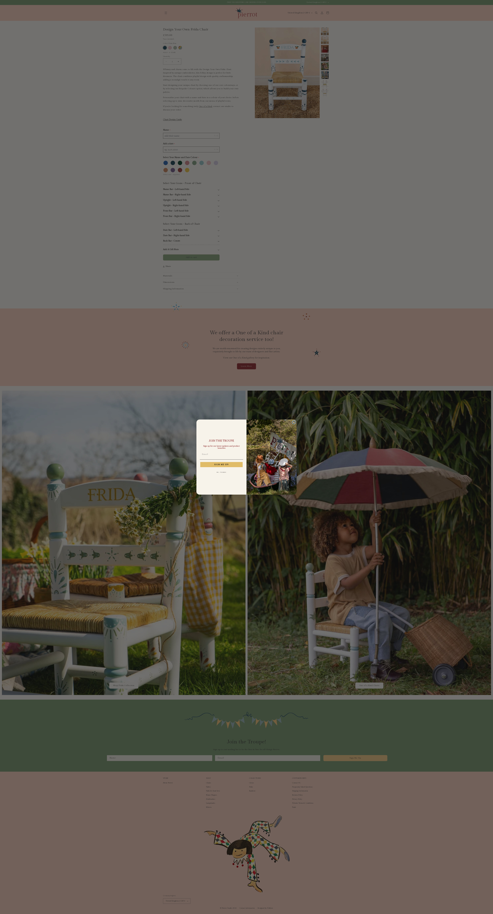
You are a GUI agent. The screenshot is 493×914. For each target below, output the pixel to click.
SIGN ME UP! (221, 465)
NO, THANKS (221, 472)
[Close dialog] (293, 422)
